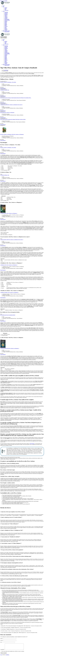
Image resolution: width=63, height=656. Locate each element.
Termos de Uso (7, 31)
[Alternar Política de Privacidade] (17, 64)
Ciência (6, 15)
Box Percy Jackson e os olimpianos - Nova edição (8, 82)
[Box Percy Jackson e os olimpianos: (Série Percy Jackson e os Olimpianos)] (4, 133)
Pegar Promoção (3, 88)
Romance (6, 62)
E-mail (1, 640)
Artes (5, 9)
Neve (1, 654)
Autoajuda (6, 12)
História (6, 21)
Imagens (6, 7)
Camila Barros (6, 70)
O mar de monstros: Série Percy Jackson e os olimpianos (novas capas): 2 (11, 239)
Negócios (6, 26)
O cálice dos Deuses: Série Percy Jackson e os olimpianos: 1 (9, 348)
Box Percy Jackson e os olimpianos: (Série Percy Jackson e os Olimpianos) (12, 134)
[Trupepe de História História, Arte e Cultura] (5, 35)
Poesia (6, 27)
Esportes (6, 13)
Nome (1, 638)
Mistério (6, 24)
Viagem (6, 29)
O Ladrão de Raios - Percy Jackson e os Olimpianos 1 (8, 213)
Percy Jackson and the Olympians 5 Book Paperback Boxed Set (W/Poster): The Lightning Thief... (15, 97)
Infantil (6, 23)
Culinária (6, 17)
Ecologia (6, 18)
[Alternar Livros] (17, 44)
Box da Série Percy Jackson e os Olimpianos (7, 112)
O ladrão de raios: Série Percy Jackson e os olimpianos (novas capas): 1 (11, 104)
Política (6, 28)
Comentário (2, 649)
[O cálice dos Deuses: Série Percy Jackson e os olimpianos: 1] (2, 347)
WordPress (7, 654)
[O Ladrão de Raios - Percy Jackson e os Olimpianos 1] (3, 212)
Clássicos (6, 16)
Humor (6, 22)
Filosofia (6, 54)
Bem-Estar (6, 46)
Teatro (5, 8)
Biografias (6, 14)
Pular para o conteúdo (3, 0)
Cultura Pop (6, 10)
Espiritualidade (7, 19)
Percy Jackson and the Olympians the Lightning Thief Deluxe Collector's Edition (13, 119)
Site (1, 642)
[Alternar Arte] (17, 40)
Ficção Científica (7, 20)
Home (3, 5)
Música (6, 25)
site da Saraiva (32, 443)
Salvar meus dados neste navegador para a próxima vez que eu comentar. (13, 651)
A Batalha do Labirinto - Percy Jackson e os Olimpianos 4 (9, 292)
